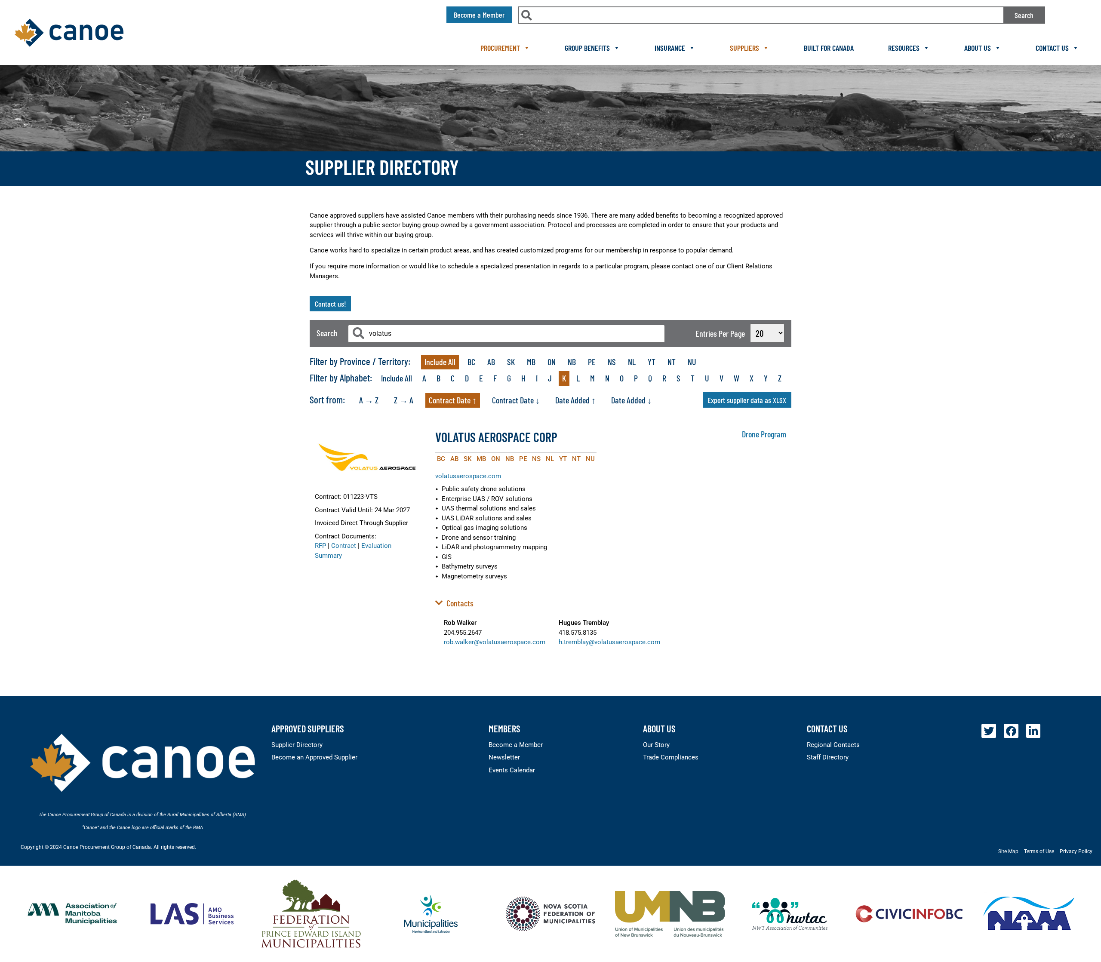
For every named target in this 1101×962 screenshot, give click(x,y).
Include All (439, 362)
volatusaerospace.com (468, 476)
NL (632, 362)
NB (572, 362)
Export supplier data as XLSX (746, 400)
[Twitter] (988, 731)
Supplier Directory (297, 745)
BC (471, 362)
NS (612, 362)
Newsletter (504, 757)
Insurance (670, 47)
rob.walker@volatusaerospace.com (494, 642)
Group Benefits (587, 47)
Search (1024, 15)
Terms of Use (1039, 851)
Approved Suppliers (307, 728)
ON (551, 362)
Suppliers (744, 47)
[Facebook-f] (1011, 731)
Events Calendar (512, 770)
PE (592, 362)
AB (491, 362)
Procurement (500, 47)
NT (671, 362)
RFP (320, 546)
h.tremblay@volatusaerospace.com (609, 642)
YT (651, 362)
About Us (977, 47)
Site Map (1008, 851)
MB (531, 362)
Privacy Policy (1076, 851)
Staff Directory (828, 757)
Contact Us (1052, 47)
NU (692, 362)
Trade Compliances (670, 757)
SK (511, 362)
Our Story (656, 745)
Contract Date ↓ (516, 400)
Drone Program (764, 434)
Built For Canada (829, 47)
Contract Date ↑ (453, 400)
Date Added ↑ (575, 400)
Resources (904, 47)
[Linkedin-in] (1033, 731)
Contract (343, 546)
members (504, 728)
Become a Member (516, 745)
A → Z (368, 400)
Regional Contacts (833, 745)
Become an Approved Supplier (314, 757)
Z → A (403, 400)
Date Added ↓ (631, 400)
